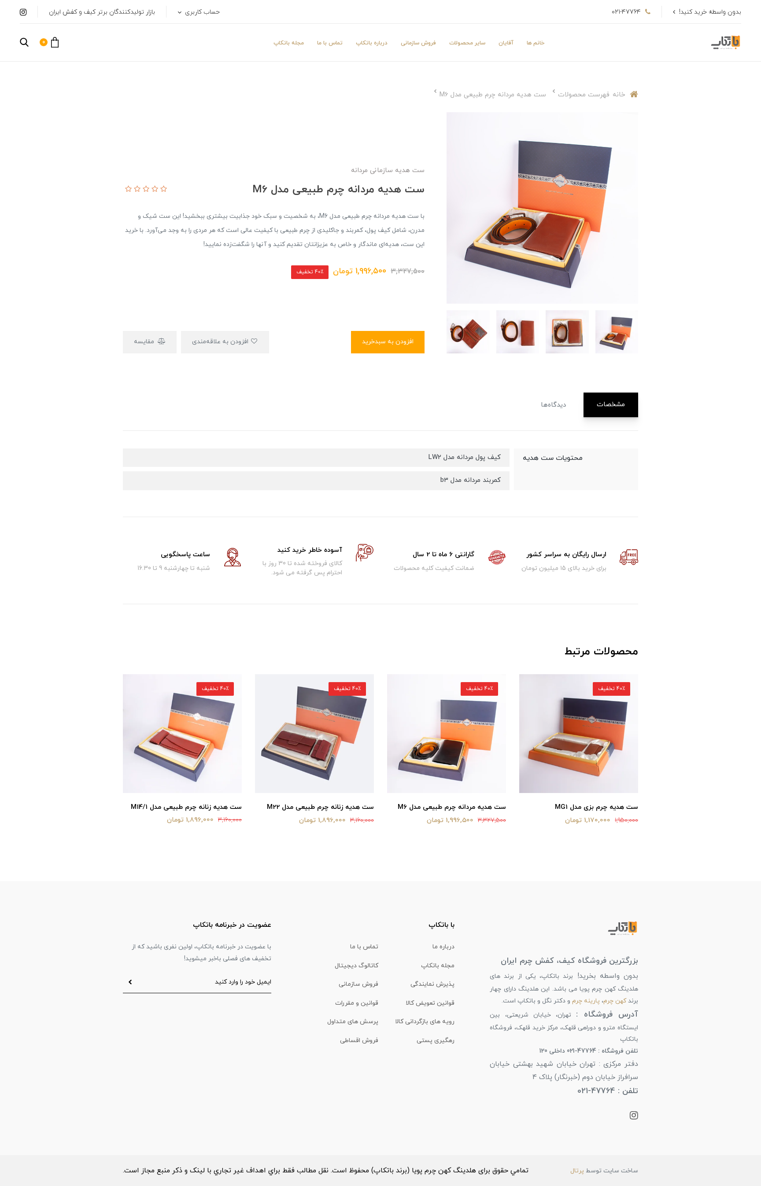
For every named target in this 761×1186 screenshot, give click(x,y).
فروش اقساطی (359, 1040)
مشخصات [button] (611, 404)
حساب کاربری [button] (201, 12)
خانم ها (535, 43)
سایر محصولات (467, 43)
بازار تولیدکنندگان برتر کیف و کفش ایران (102, 12)
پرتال (577, 1171)
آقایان (506, 43)
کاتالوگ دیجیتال (356, 966)
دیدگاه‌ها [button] (553, 405)
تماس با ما (330, 43)
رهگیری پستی (435, 1040)
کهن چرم (614, 1001)
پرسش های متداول (352, 1021)
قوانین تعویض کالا (430, 1003)
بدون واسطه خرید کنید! (710, 12)
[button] (49, 42)
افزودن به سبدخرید (388, 342)
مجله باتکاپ (288, 43)
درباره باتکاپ (372, 43)
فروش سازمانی (418, 43)
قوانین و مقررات (356, 1003)
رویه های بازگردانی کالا (424, 1021)
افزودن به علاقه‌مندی (221, 342)
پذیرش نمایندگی (432, 984)
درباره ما (443, 947)
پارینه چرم (586, 1001)
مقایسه (145, 342)
